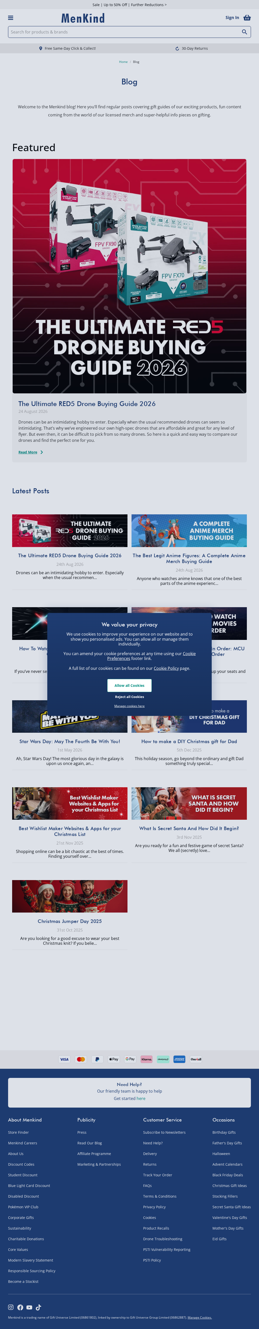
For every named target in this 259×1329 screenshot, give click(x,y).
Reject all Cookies (129, 696)
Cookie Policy (166, 668)
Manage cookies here (129, 706)
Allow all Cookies (129, 685)
